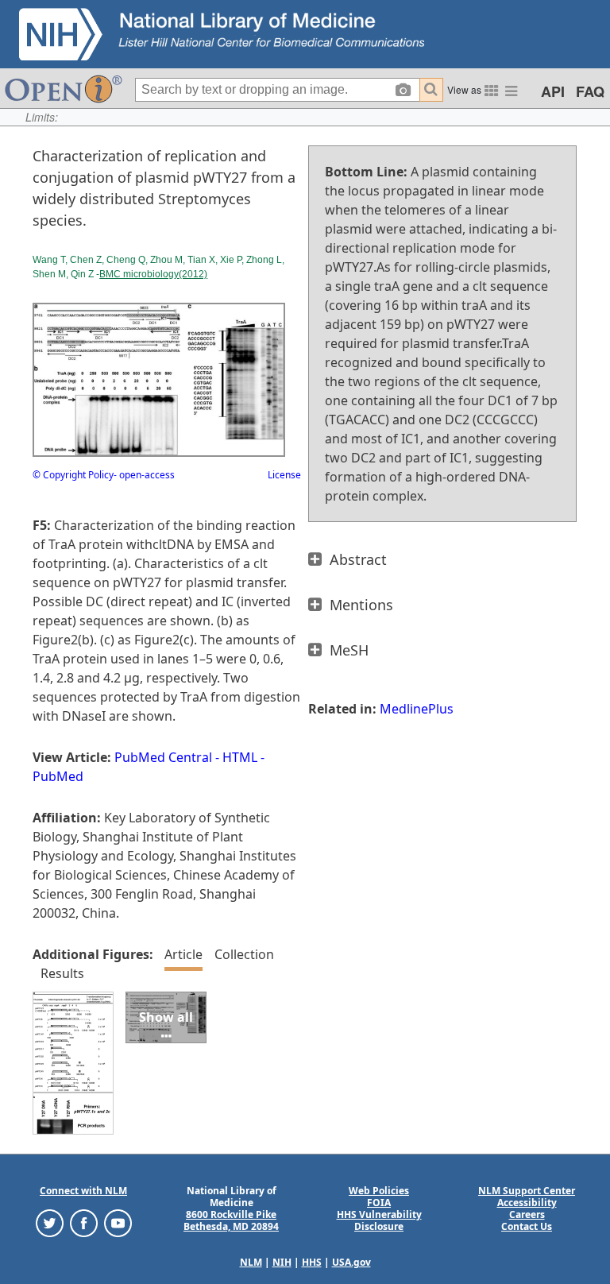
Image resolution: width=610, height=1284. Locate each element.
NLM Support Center (526, 1190)
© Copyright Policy (73, 475)
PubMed (58, 776)
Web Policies (379, 1190)
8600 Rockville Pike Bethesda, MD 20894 (231, 1220)
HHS (312, 1262)
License (284, 475)
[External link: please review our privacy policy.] (50, 1222)
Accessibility (527, 1202)
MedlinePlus (417, 708)
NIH (281, 1262)
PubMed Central (163, 757)
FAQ (590, 91)
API (553, 91)
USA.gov (351, 1262)
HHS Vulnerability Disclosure (379, 1220)
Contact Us (526, 1226)
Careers (527, 1214)
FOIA (379, 1202)
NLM (251, 1262)
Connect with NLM (83, 1190)
